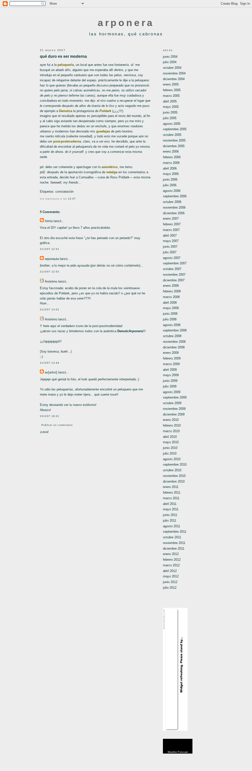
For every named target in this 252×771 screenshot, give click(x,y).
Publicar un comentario (57, 425)
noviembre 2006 (174, 207)
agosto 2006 (171, 191)
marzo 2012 (171, 565)
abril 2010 (170, 437)
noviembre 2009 (174, 409)
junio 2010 (170, 448)
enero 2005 (171, 84)
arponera (126, 22)
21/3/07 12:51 (49, 249)
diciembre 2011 (173, 548)
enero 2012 (171, 554)
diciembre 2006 (174, 213)
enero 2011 (170, 487)
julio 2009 (169, 386)
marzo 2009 (171, 364)
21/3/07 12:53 (49, 271)
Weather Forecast (178, 752)
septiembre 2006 (175, 196)
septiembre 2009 (175, 397)
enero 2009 (171, 353)
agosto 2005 (171, 124)
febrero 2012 (172, 559)
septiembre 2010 (175, 464)
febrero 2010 (172, 425)
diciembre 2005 (174, 146)
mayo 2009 (171, 375)
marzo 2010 (171, 431)
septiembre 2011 (174, 531)
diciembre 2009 (174, 414)
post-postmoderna (67, 141)
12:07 (72, 198)
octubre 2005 (172, 135)
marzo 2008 (171, 297)
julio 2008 (169, 319)
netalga (111, 172)
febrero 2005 (172, 90)
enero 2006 (171, 151)
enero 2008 (171, 285)
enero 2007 (171, 218)
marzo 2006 (171, 163)
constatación (64, 191)
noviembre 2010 (174, 476)
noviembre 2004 (174, 73)
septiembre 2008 (175, 330)
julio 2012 (169, 587)
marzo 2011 (171, 498)
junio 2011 (170, 515)
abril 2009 (170, 369)
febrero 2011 (171, 492)
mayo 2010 (171, 442)
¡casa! (44, 432)
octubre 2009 (172, 403)
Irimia (49, 221)
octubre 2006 (172, 202)
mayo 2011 (170, 509)
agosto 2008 (171, 325)
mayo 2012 (171, 576)
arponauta (52, 259)
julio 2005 (169, 118)
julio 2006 (169, 185)
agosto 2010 (171, 459)
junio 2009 (170, 381)
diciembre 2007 (174, 280)
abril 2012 (170, 571)
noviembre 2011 (174, 543)
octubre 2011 (172, 537)
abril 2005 (170, 101)
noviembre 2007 (174, 274)
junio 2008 (170, 313)
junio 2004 (170, 56)
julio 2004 (169, 62)
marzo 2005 (171, 96)
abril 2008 (170, 302)
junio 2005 (170, 112)
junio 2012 (170, 582)
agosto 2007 (171, 258)
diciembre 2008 (174, 347)
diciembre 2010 (174, 481)
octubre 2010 (172, 470)
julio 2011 (169, 520)
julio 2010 (169, 453)
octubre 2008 (172, 336)
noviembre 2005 (174, 140)
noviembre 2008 (174, 341)
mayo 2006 (171, 174)
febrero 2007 (172, 224)
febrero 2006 (172, 157)
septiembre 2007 (175, 263)
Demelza (65, 111)
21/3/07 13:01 (49, 309)
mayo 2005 (171, 107)
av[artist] (51, 372)
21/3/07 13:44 (49, 362)
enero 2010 (171, 420)
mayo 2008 (171, 308)
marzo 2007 (171, 230)
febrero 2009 (172, 358)
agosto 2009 (171, 392)
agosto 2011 (171, 526)
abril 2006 (170, 168)
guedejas (103, 131)
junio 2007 (170, 246)
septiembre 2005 (175, 129)
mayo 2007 (171, 241)
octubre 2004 (172, 68)
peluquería (66, 65)
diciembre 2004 (174, 79)
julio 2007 (169, 252)
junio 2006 (170, 179)
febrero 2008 (172, 291)
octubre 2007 (172, 269)
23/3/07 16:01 (49, 416)
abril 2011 (169, 504)
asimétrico (110, 167)
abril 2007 (170, 235)
